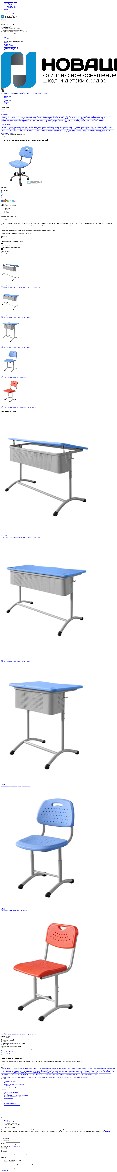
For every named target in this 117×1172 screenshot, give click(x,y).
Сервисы (6, 3)
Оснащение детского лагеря (86, 120)
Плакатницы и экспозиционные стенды (54, 130)
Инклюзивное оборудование (21, 117)
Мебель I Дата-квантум (95, 1068)
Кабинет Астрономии (31, 129)
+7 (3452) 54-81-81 (9, 13)
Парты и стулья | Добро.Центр (88, 1074)
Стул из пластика (51, 1077)
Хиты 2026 (49, 121)
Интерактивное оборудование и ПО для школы (51, 126)
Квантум (81, 121)
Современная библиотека (11, 48)
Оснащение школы (9, 45)
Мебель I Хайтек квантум (26, 1070)
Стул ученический (26, 1077)
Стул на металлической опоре (80, 1077)
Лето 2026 (55, 121)
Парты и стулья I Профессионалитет (56, 1074)
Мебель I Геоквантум (82, 1068)
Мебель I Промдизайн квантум (10, 1070)
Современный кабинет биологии (88, 126)
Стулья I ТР (16, 1068)
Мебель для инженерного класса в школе (16, 1071)
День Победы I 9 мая (63, 121)
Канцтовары (52, 119)
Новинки (6, 42)
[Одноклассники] (4, 201)
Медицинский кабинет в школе (76, 131)
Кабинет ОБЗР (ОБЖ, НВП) (71, 126)
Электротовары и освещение (30, 121)
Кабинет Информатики (37, 130)
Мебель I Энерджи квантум (42, 1070)
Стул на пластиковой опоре (64, 1077)
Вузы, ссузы (14, 116)
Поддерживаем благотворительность (14, 1084)
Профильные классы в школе (80, 130)
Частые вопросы (8, 1098)
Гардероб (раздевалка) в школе (17, 129)
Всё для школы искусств (42, 119)
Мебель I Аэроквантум (69, 1068)
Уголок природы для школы (51, 131)
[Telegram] (13, 201)
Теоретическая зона (63, 1073)
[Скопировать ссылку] (15, 201)
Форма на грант (11, 6)
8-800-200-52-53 (7, 1053)
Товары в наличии (74, 121)
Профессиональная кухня (85, 117)
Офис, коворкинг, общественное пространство (52, 117)
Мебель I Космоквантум (109, 1068)
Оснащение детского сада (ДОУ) (26, 116)
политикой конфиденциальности (23, 1132)
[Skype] (10, 201)
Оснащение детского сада (11, 47)
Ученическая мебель (7, 1068)
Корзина (7, 38)
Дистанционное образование (15, 121)
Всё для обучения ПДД (62, 119)
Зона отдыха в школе (81, 127)
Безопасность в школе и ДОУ (31, 120)
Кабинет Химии (5, 126)
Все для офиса (42, 121)
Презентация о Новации (10, 1087)
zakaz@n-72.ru (8, 11)
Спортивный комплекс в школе (96, 127)
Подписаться (4, 1170)
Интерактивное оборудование (12, 49)
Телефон (3, 1143)
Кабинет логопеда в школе (92, 131)
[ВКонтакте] (2, 201)
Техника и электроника (57, 120)
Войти (5, 37)
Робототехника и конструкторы (14, 119)
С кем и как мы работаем (10, 1081)
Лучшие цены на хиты (29, 119)
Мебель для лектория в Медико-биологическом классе (43, 1071)
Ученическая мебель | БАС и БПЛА (79, 1073)
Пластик (34, 1077)
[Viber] (6, 201)
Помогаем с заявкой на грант (12, 1105)
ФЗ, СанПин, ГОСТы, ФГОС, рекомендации (16, 1095)
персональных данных (14, 1146)
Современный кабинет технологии (28, 126)
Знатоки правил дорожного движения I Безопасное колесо (75, 1071)
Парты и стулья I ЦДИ (73, 1074)
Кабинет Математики (75, 129)
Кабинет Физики (14, 126)
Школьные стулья (5, 1077)
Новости (6, 9)
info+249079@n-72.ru (8, 1051)
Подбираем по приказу (10, 1103)
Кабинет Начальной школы (18, 127)
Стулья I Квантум (55, 1070)
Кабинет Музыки (26, 130)
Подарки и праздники (45, 120)
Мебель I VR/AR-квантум (67, 1070)
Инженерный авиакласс (8, 1074)
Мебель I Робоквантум (27, 1068)
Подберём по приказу (13, 4)
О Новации (7, 1085)
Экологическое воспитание (71, 120)
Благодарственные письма (11, 1092)
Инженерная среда (34, 117)
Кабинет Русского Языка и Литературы (59, 129)
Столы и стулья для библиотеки (84, 1070)
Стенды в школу (8, 133)
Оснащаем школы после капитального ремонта (16, 1094)
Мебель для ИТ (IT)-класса (22, 1074)
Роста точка (68, 130)
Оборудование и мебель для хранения (91, 119)
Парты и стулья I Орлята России (48, 1073)
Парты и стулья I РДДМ (32, 1073)
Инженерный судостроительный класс (100, 1073)
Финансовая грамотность (72, 117)
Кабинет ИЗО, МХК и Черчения (13, 130)
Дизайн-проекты (11, 7)
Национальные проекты (74, 119)
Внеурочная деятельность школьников (33, 131)
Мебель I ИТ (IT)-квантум (54, 1068)
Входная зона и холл (70, 127)
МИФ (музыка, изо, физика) (56, 116)
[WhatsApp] (8, 201)
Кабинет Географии (42, 129)
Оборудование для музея (42, 116)
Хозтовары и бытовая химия (16, 120)
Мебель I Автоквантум (40, 1068)
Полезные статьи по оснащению (12, 1096)
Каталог (3, 19)
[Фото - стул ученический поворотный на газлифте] (21, 186)
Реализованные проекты (10, 2)
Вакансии (6, 1082)
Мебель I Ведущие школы (38, 1074)
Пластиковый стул (42, 1077)
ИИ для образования (69, 116)
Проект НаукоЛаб (63, 131)
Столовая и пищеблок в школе (41, 127)
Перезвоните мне (5, 1055)
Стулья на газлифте (16, 1077)
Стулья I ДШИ (13, 1073)
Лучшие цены (7, 44)
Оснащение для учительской (57, 127)
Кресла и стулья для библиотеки (101, 1071)
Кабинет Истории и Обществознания (91, 129)
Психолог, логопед (9, 117)
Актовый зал (29, 127)
